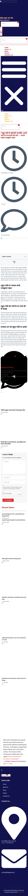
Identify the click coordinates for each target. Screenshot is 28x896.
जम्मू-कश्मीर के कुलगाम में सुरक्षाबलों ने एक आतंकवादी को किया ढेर (14, 377)
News (6, 51)
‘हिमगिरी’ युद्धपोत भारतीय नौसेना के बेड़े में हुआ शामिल (13, 410)
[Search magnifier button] (18, 22)
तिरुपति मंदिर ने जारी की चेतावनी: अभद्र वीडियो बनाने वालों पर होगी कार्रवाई (13, 443)
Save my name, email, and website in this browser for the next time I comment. (12, 488)
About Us (7, 49)
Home (6, 47)
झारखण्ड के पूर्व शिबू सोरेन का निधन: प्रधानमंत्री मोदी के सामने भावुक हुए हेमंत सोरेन (14, 372)
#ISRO (9, 757)
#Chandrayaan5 (16, 757)
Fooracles (21, 892)
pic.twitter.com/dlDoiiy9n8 (11, 759)
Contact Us (8, 55)
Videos (6, 53)
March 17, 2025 (7, 764)
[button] (14, 83)
